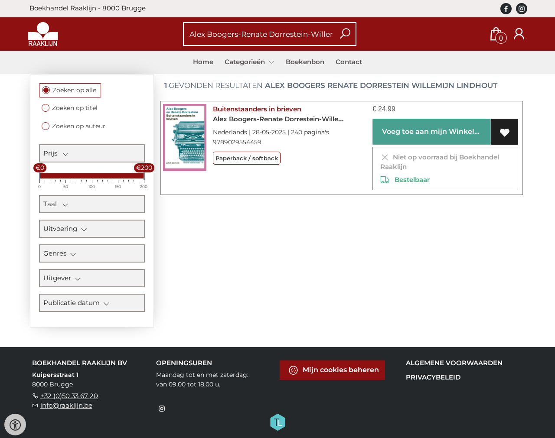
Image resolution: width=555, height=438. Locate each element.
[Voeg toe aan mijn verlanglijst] (504, 132)
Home (203, 62)
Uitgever (59, 278)
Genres (56, 253)
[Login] (519, 34)
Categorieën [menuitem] (246, 62)
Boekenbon (305, 62)
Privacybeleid (433, 377)
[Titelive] (277, 421)
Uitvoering (62, 228)
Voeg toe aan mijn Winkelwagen (435, 131)
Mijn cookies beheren (340, 370)
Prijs (52, 153)
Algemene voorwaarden (454, 363)
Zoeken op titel (75, 108)
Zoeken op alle (74, 90)
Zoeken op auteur (78, 126)
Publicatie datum (73, 302)
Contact (349, 62)
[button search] (345, 34)
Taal (52, 204)
